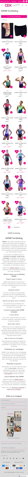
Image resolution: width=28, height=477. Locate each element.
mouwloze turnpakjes (18, 387)
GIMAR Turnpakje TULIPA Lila (20, 93)
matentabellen (8, 373)
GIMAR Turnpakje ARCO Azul (20, 169)
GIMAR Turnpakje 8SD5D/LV (7, 67)
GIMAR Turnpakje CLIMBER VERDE (7, 93)
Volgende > (17, 227)
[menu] (2, 5)
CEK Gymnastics (11, 472)
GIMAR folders (19, 379)
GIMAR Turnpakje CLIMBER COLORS (7, 220)
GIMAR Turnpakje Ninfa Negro (20, 144)
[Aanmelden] (26, 447)
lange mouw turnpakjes (14, 389)
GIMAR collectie (14, 268)
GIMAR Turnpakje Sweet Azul (21, 220)
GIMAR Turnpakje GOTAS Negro (7, 169)
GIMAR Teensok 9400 (7, 41)
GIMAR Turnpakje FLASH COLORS (21, 67)
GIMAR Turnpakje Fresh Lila (7, 144)
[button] (22, 5)
